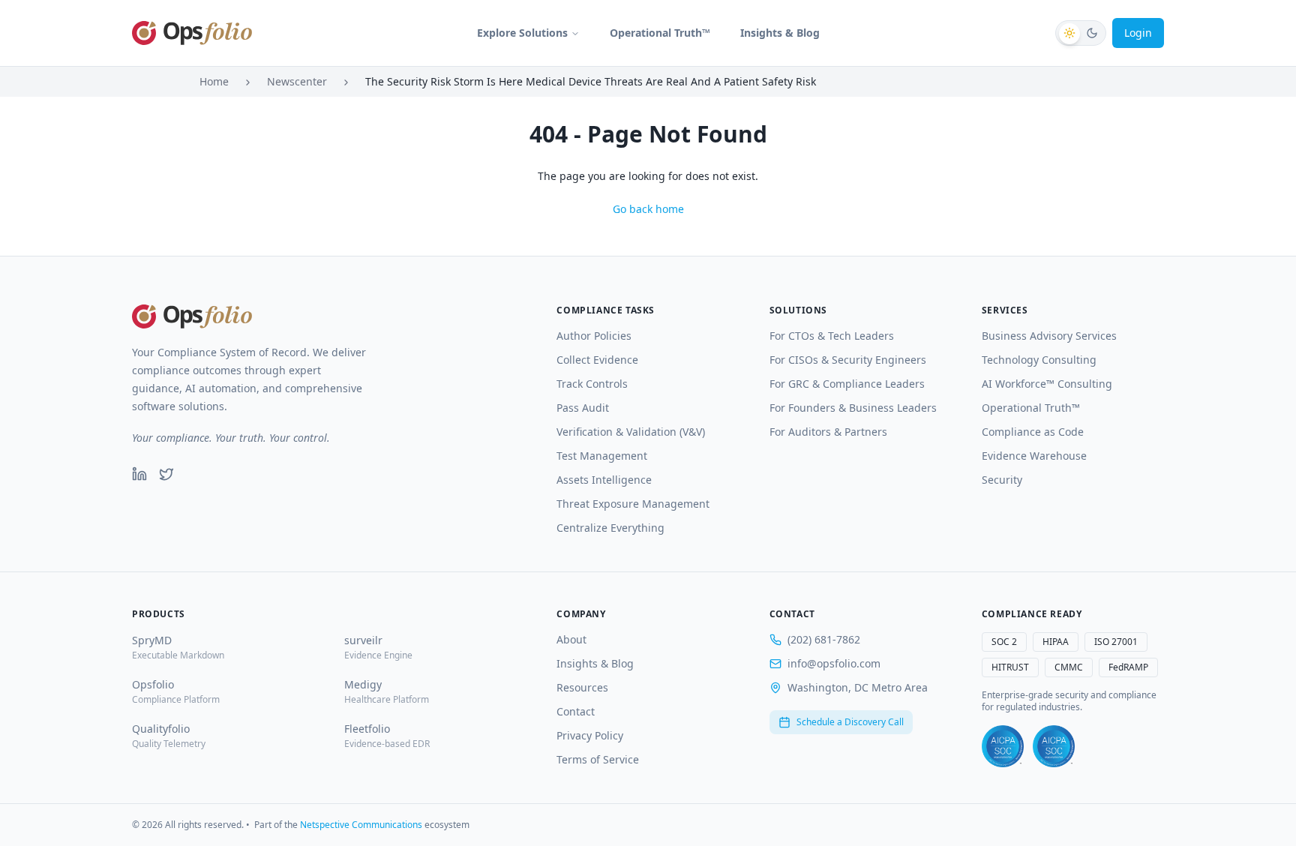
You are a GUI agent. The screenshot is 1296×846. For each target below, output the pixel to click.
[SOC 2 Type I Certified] (1003, 746)
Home (214, 81)
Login (1138, 33)
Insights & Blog (780, 33)
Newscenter (297, 81)
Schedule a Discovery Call (850, 722)
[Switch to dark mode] (1080, 33)
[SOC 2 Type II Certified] (1054, 746)
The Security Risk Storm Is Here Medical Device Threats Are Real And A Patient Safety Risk (590, 81)
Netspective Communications (361, 824)
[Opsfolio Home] (192, 33)
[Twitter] (166, 474)
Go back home (648, 209)
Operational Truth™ (660, 33)
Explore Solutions (522, 33)
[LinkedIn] (139, 474)
